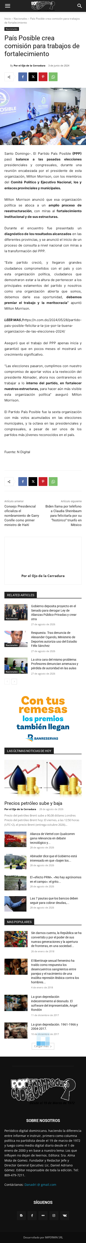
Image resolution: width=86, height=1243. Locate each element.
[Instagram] (54, 1215)
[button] (7, 6)
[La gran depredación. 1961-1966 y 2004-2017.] (16, 1030)
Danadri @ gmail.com (40, 1184)
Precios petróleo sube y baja (33, 803)
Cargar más (41, 1046)
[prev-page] (7, 681)
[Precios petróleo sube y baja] (43, 779)
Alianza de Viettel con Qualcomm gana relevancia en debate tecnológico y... (52, 838)
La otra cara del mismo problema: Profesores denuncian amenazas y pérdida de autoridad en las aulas (54, 664)
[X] (32, 76)
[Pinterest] (43, 76)
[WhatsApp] (53, 76)
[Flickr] (43, 1215)
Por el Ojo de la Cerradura (29, 65)
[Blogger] (21, 1215)
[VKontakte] (64, 1215)
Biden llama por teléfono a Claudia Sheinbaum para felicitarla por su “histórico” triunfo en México (63, 515)
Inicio (7, 18)
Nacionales (20, 18)
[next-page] (14, 681)
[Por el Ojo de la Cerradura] (7, 65)
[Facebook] (22, 76)
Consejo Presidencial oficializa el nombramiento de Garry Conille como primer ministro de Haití (21, 515)
